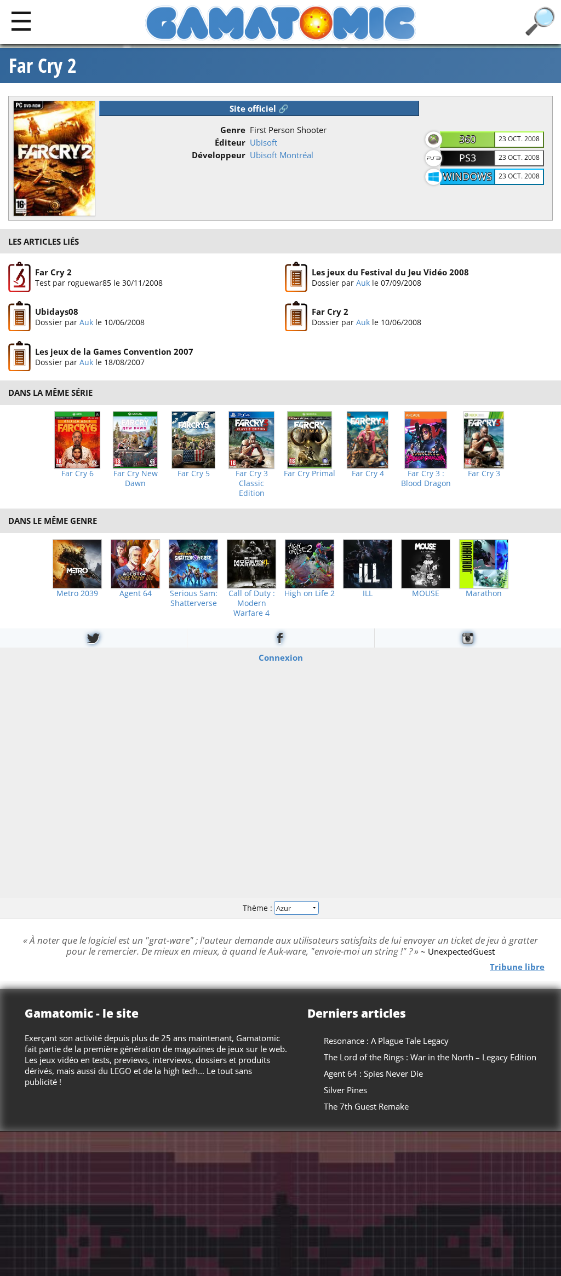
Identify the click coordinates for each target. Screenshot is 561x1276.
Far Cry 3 (484, 473)
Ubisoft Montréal (281, 154)
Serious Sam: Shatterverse (193, 598)
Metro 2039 (77, 593)
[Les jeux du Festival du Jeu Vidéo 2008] (296, 277)
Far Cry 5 (194, 473)
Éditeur (230, 142)
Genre (232, 129)
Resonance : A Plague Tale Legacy (386, 1040)
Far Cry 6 (77, 473)
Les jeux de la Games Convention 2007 (114, 351)
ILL (368, 593)
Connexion (281, 656)
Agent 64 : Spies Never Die (373, 1073)
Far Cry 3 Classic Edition (252, 483)
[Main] (21, 20)
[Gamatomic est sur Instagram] (468, 638)
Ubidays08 (56, 311)
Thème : (258, 908)
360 (467, 139)
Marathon (484, 593)
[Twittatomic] (93, 638)
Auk (363, 283)
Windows (467, 176)
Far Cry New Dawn (135, 478)
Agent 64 (135, 593)
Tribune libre (517, 966)
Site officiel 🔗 (259, 108)
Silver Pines (345, 1089)
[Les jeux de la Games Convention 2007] (19, 356)
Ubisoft (263, 142)
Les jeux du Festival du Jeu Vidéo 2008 (390, 272)
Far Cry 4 (368, 473)
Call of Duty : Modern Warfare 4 (251, 603)
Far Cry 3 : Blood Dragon (426, 478)
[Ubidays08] (19, 317)
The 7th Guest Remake (366, 1106)
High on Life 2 (309, 593)
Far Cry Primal (309, 473)
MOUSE (425, 593)
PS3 (467, 157)
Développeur (218, 154)
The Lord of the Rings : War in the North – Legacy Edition (430, 1057)
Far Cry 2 (43, 66)
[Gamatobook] (280, 638)
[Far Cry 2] (19, 277)
